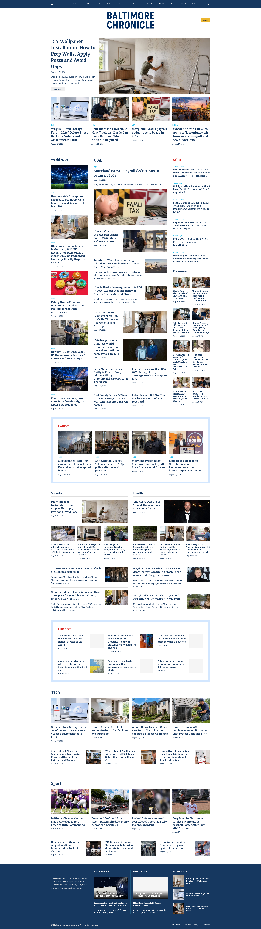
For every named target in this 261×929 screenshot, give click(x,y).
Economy (123, 4)
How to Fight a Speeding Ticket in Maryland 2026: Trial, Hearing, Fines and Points (114, 549)
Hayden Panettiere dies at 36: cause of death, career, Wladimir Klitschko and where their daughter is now (157, 572)
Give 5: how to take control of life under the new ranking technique (110, 911)
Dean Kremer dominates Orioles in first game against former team (174, 845)
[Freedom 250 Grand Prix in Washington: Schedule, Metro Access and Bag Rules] (110, 809)
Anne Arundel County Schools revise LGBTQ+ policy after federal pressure (109, 465)
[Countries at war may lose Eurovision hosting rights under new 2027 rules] (69, 388)
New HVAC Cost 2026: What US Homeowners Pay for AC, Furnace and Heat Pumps (68, 355)
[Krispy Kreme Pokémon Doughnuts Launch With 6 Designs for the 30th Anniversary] (69, 294)
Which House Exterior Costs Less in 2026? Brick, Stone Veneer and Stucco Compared (150, 730)
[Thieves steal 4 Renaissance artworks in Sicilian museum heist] (116, 574)
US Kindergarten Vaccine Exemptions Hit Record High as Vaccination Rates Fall (198, 548)
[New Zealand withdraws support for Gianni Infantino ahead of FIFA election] (93, 848)
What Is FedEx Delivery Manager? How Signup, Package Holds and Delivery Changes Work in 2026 (75, 595)
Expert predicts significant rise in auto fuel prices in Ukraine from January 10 (110, 904)
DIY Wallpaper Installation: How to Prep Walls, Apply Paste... (197, 881)
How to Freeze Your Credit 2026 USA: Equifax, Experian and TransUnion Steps (201, 328)
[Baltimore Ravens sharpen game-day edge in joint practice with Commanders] (70, 809)
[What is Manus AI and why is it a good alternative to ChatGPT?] (111, 888)
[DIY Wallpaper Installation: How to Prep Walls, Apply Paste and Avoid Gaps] (154, 66)
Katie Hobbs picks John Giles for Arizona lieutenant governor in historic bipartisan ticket (185, 465)
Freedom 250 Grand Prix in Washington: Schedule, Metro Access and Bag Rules (110, 821)
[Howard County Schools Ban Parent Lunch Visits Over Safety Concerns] (145, 241)
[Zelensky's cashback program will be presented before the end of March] (146, 666)
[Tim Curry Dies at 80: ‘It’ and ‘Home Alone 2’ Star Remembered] (187, 511)
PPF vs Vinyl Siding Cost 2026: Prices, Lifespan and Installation (190, 242)
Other (194, 4)
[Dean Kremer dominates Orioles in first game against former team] (202, 848)
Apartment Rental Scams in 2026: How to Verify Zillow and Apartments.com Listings (106, 319)
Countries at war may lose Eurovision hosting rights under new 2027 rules (67, 401)
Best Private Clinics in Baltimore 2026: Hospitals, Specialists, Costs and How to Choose (170, 549)
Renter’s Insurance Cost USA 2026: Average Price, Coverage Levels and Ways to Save (149, 374)
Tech (173, 4)
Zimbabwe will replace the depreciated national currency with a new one (171, 638)
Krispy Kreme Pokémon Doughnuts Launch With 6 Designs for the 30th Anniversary (67, 307)
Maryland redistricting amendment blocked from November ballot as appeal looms (74, 465)
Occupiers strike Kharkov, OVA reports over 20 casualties (149, 895)
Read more (58, 89)
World (98, 4)
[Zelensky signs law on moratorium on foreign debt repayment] (196, 666)
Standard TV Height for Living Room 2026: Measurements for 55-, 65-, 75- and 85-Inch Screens (89, 549)
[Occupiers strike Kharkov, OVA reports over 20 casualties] (150, 888)
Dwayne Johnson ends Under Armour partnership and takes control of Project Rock (190, 258)
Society (150, 4)
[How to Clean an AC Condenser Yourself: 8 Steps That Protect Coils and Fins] (191, 718)
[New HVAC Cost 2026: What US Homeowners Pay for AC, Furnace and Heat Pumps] (69, 342)
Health (161, 4)
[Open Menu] (52, 4)
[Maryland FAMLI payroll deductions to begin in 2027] (151, 119)
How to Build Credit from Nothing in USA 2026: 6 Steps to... (200, 395)
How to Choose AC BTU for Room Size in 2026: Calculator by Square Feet (109, 730)
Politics (110, 4)
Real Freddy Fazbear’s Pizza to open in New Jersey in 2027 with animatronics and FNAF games (111, 400)
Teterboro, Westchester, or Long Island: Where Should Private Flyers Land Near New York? (116, 264)
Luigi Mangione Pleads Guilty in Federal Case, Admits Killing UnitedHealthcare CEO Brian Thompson (111, 375)
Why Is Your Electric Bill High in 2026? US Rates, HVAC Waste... (181, 294)
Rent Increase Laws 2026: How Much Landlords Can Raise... (197, 908)
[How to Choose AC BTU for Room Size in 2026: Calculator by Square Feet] (110, 718)
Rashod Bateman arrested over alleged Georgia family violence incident (149, 821)
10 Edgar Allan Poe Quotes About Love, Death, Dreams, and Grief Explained (191, 189)
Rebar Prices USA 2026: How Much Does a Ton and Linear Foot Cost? (149, 398)
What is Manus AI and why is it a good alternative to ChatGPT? (110, 895)
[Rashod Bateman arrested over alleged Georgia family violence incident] (151, 809)
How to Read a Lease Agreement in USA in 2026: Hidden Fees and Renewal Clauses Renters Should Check (118, 291)
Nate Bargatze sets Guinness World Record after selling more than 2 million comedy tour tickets (106, 347)
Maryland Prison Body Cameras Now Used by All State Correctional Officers (149, 464)
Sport (183, 4)
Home (66, 4)
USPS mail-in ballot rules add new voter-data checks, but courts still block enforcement (62, 548)
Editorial (176, 924)
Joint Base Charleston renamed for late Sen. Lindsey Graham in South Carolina (200, 361)
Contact (205, 20)
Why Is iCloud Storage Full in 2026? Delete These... (197, 895)
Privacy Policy (191, 924)
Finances (136, 4)
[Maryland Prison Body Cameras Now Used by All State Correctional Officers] (149, 452)
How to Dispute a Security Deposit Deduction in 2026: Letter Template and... (200, 296)
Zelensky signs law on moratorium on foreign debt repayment (170, 664)
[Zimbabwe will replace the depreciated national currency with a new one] (196, 641)
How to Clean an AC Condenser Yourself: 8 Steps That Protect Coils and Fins (189, 730)
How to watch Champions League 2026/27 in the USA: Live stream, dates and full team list (67, 201)
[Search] (208, 4)
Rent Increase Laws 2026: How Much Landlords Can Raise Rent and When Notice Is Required (191, 172)
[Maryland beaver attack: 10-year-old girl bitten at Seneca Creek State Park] (198, 601)
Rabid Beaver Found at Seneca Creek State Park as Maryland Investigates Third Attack (144, 549)
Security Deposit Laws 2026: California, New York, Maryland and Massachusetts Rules (181, 362)
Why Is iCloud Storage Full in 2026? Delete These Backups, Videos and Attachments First (69, 732)
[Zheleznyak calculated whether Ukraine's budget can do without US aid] (97, 666)
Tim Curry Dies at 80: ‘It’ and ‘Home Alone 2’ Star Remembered (147, 505)
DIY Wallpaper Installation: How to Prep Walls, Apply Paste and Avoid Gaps (73, 54)
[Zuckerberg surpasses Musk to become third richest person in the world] (97, 641)
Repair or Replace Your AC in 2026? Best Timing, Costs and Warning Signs (189, 225)
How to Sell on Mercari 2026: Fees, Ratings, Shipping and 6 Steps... (180, 396)
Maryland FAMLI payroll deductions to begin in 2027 (149, 132)
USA (87, 4)
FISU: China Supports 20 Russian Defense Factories (147, 904)
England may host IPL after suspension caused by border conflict (150, 911)
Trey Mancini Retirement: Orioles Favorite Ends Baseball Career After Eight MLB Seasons (189, 823)
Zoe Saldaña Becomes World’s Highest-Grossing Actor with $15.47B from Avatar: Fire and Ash (122, 641)
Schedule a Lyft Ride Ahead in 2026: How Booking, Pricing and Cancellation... (181, 328)
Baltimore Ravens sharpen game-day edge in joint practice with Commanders (68, 821)
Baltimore (77, 4)
